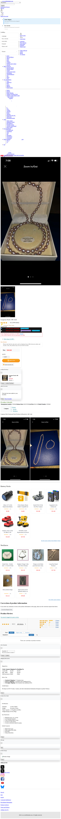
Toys (8, 81)
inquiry (2, 797)
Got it (2, 692)
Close (2, 398)
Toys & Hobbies (7, 79)
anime (21, 52)
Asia (8, 78)
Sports (8, 61)
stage (8, 59)
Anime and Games (11, 71)
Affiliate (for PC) (5, 810)
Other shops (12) (9, 339)
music (8, 55)
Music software (7, 66)
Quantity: (4, 651)
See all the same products (54, 599)
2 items (57, 623)
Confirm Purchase (9, 383)
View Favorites (8, 398)
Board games (10, 87)
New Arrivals (5, 38)
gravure (8, 65)
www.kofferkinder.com (7, 1)
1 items (57, 625)
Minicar (8, 86)
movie (21, 53)
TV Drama (22, 54)
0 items (57, 627)
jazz (7, 75)
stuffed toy (9, 82)
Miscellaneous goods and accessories (15, 155)
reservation (4, 41)
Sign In (2, 8)
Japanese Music (10, 67)
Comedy (9, 62)
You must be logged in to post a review (10, 617)
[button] (30, 14)
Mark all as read (4, 16)
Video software (23, 50)
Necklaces (15, 411)
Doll (8, 83)
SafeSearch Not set (5, 7)
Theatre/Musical (10, 74)
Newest (11, 632)
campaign (4, 36)
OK (2, 747)
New (15, 328)
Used (21, 330)
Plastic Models (10, 93)
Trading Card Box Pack (12, 94)
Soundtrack (9, 73)
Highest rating (19, 632)
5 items (57, 622)
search (2, 5)
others (8, 58)
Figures (8, 91)
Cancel (2, 383)
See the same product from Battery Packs (50, 540)
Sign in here (23, 35)
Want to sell (4, 46)
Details (21, 333)
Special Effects (10, 57)
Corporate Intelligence (6, 800)
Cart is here (22, 39)
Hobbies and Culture (11, 63)
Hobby (8, 90)
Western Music (10, 69)
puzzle (8, 85)
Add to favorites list (9, 364)
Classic (8, 70)
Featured (4, 43)
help (2, 795)
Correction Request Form (6, 609)
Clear (37, 634)
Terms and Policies (5, 807)
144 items (20, 624)
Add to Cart (12, 360)
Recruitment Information (6, 802)
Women (3, 51)
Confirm (7, 655)
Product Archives (5, 805)
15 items (57, 620)
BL (4, 156)
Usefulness (27, 632)
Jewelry (14, 409)
